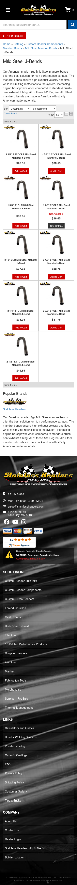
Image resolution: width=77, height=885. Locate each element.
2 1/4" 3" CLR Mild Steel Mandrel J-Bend (21, 312)
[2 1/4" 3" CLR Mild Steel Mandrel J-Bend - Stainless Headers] (9, 283)
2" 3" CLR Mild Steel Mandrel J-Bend (21, 261)
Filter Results (13, 36)
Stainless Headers (14, 409)
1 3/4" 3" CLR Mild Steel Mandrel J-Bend (21, 206)
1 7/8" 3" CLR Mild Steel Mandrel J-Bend (56, 206)
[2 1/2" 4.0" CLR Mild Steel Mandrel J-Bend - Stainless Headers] (9, 334)
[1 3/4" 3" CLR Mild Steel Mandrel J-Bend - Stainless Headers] (9, 178)
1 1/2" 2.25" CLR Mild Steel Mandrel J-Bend (21, 156)
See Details (56, 225)
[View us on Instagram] (23, 523)
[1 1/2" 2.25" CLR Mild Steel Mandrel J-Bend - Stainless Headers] (9, 127)
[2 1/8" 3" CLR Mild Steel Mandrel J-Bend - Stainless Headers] (45, 233)
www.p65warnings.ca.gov (30, 558)
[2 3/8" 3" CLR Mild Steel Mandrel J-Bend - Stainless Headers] (45, 283)
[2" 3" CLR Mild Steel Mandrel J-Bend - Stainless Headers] (9, 233)
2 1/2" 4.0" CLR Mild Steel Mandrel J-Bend (21, 363)
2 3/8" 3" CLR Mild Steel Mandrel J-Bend (56, 312)
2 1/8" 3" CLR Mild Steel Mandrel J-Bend (56, 261)
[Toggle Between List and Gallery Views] (68, 114)
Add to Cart (21, 171)
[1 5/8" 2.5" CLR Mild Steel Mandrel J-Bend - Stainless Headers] (45, 127)
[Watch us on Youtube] (15, 523)
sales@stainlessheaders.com (26, 506)
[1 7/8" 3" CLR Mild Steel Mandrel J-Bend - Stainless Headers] (45, 178)
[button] (38, 24)
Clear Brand (10, 113)
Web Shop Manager (51, 880)
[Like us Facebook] (6, 523)
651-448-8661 (17, 494)
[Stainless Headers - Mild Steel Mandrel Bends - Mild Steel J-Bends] (15, 402)
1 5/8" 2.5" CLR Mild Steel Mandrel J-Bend (56, 156)
